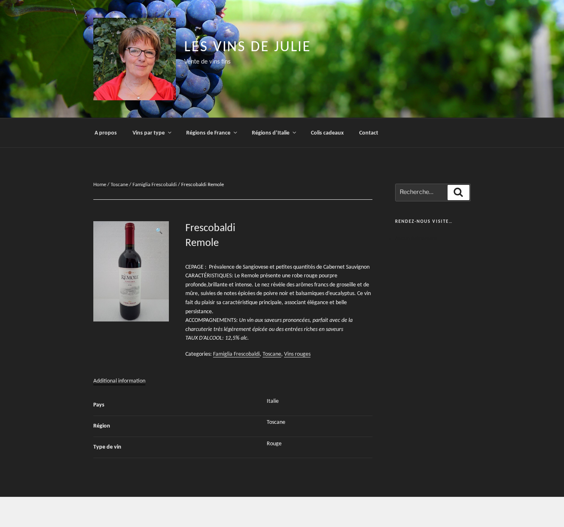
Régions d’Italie (270, 133)
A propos (106, 133)
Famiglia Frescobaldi (155, 184)
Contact (368, 133)
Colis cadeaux (327, 133)
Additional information (119, 381)
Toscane (119, 184)
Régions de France (208, 133)
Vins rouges (297, 354)
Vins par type (149, 133)
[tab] (119, 381)
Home (99, 184)
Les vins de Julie (247, 47)
